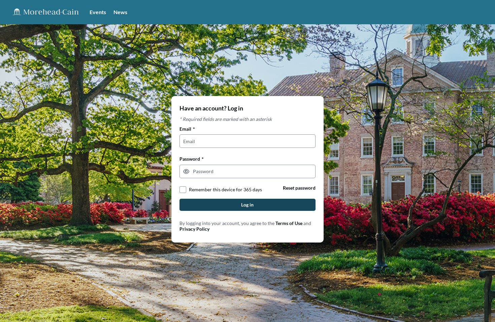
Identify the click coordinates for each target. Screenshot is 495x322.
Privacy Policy (194, 229)
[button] (186, 171)
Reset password (299, 188)
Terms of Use (288, 223)
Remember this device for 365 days (225, 189)
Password (191, 159)
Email (187, 129)
